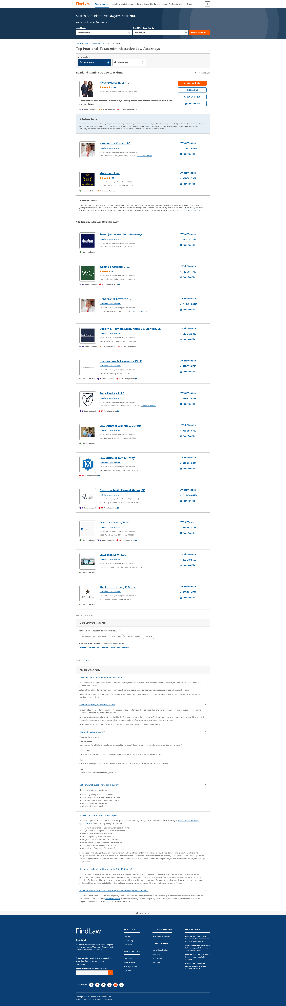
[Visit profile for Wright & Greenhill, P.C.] (88, 273)
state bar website (112, 898)
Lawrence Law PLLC (113, 555)
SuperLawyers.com (192, 945)
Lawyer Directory (82, 43)
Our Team (127, 936)
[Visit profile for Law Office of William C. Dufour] (88, 432)
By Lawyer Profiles (130, 966)
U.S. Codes (156, 962)
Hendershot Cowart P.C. (115, 143)
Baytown (125, 647)
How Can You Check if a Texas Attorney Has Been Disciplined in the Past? (113, 890)
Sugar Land (115, 647)
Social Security (116, 637)
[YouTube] (97, 985)
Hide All (88, 660)
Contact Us (128, 945)
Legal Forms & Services (161, 936)
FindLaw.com (190, 936)
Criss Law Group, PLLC (114, 522)
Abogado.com (190, 954)
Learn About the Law (160, 950)
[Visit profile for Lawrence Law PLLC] (88, 561)
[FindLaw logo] (84, 4)
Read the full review (193, 210)
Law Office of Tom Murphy (117, 458)
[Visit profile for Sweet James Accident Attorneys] (88, 241)
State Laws (156, 954)
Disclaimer (97, 999)
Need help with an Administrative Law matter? (101, 677)
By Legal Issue (129, 962)
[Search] (207, 3)
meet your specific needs (188, 820)
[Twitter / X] (103, 985)
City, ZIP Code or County (143, 28)
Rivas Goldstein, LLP (113, 82)
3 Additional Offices (144, 156)
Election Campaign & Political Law (93, 637)
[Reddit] (115, 985)
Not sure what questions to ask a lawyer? (99, 784)
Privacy (87, 999)
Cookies (108, 999)
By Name (127, 971)
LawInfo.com (190, 963)
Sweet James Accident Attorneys (121, 234)
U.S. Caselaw (157, 958)
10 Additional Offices (148, 406)
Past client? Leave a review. (110, 148)
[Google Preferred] (121, 985)
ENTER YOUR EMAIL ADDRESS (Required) (91, 968)
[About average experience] (136, 109)
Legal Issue (81, 28)
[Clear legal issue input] (129, 32)
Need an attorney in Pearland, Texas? (97, 704)
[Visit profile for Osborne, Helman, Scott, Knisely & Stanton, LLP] (88, 335)
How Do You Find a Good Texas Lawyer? (98, 815)
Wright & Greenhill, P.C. (115, 266)
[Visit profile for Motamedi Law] (88, 179)
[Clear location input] (185, 32)
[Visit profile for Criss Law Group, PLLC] (88, 529)
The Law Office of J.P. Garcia (118, 587)
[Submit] (110, 972)
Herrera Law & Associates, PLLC (121, 361)
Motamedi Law (110, 173)
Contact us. (98, 949)
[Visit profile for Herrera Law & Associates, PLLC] (88, 367)
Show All (79, 660)
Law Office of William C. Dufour (120, 425)
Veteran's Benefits (133, 637)
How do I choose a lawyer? (92, 732)
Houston (105, 647)
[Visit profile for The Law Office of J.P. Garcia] (88, 593)
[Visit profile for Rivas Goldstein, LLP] (88, 89)
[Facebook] (91, 985)
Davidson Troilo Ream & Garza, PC (122, 490)
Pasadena (82, 647)
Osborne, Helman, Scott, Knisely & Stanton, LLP (131, 329)
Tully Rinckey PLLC (112, 393)
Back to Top (144, 913)
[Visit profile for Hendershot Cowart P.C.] (88, 150)
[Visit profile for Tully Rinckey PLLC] (88, 400)
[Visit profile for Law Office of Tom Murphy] (88, 464)
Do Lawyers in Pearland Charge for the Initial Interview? (105, 869)
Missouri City (94, 647)
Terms (78, 999)
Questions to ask (86, 823)
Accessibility (128, 940)
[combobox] (104, 32)
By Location (128, 958)
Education (148, 637)
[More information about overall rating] (115, 87)
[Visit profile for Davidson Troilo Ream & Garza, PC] (88, 496)
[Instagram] (109, 985)
